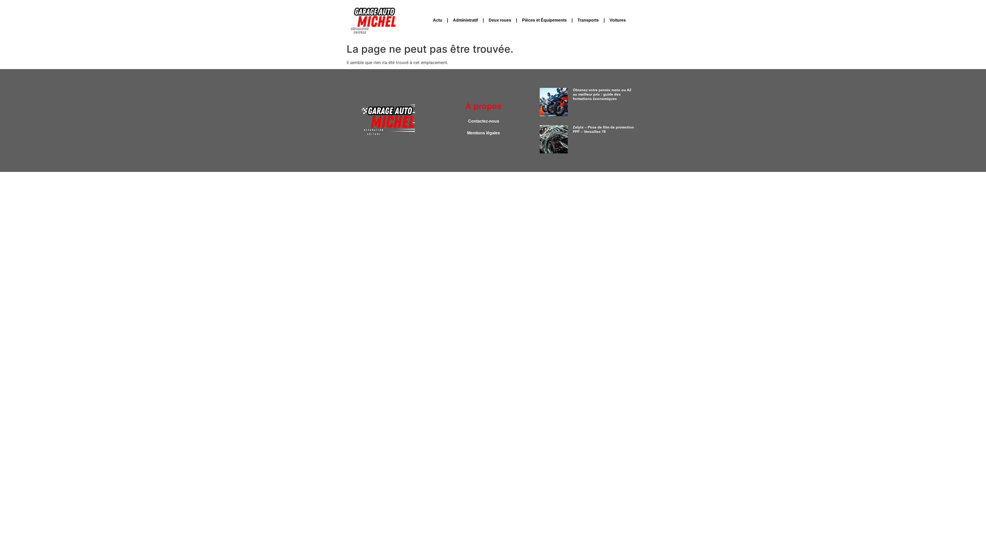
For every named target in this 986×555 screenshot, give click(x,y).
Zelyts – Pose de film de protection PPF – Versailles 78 (603, 129)
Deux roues (500, 20)
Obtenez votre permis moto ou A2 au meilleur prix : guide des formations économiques (602, 94)
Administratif (465, 20)
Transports (588, 20)
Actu (437, 20)
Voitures (618, 20)
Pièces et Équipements (544, 20)
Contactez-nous (483, 121)
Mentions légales (483, 133)
